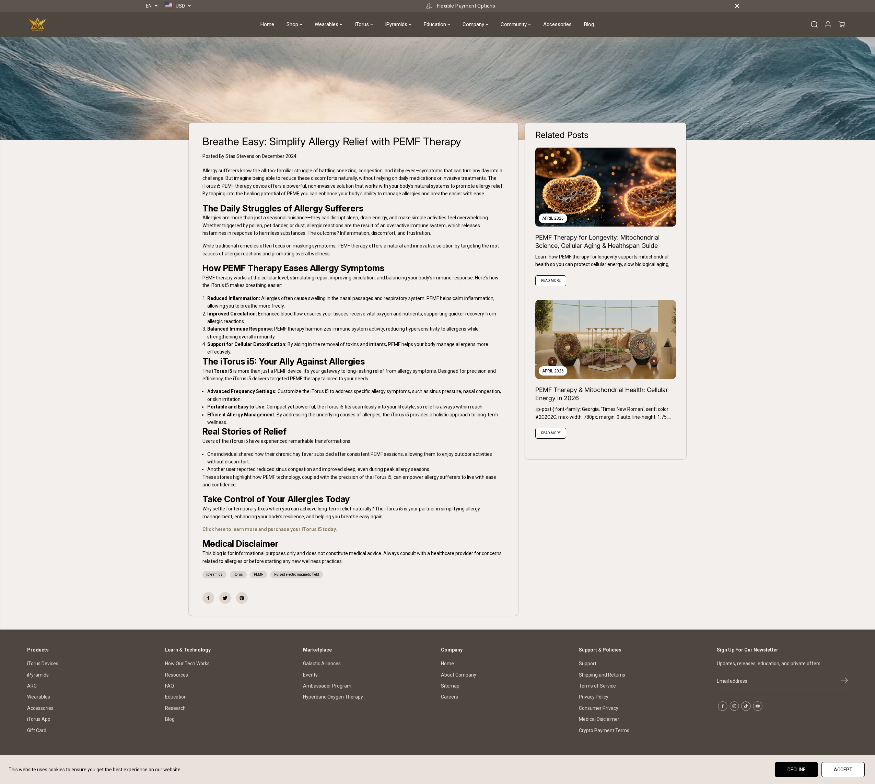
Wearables (327, 24)
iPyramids (397, 24)
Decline (797, 769)
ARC (32, 686)
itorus (238, 574)
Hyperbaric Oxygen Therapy (333, 697)
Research (175, 708)
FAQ (169, 686)
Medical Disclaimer (599, 719)
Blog (589, 24)
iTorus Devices (42, 663)
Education (435, 24)
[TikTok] (746, 706)
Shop (293, 24)
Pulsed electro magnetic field (296, 574)
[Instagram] (734, 706)
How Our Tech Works (187, 663)
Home (267, 24)
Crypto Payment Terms (604, 730)
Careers (449, 697)
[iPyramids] (37, 24)
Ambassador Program (327, 686)
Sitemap (450, 686)
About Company (458, 675)
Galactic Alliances (322, 663)
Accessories (557, 24)
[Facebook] (208, 598)
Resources (176, 675)
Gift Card (36, 730)
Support (587, 663)
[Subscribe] (844, 681)
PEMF (258, 574)
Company (474, 24)
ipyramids (214, 574)
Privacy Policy (593, 697)
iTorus (362, 24)
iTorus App (38, 719)
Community (514, 24)
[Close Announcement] (737, 6)
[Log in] (828, 24)
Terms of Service (597, 686)
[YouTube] (757, 706)
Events (310, 675)
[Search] (814, 24)
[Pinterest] (242, 598)
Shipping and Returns (602, 675)
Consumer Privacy (598, 708)
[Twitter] (225, 598)
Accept (843, 769)
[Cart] (842, 24)
